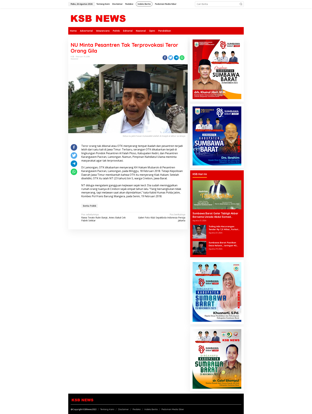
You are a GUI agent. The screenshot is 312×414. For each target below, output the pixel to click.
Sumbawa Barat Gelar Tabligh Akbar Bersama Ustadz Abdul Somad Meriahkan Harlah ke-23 (215, 215)
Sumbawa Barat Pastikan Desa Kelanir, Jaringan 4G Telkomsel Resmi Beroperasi (224, 244)
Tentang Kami (107, 409)
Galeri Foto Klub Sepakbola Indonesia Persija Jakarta (161, 217)
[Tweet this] (170, 57)
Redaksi (137, 409)
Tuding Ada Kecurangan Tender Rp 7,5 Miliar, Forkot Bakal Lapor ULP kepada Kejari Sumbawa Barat (223, 228)
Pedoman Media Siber (173, 409)
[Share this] (164, 57)
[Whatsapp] (182, 57)
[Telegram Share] (176, 57)
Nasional (74, 59)
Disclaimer (123, 409)
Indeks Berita (151, 409)
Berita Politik (89, 205)
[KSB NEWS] (98, 17)
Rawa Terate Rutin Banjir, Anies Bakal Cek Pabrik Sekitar (103, 217)
